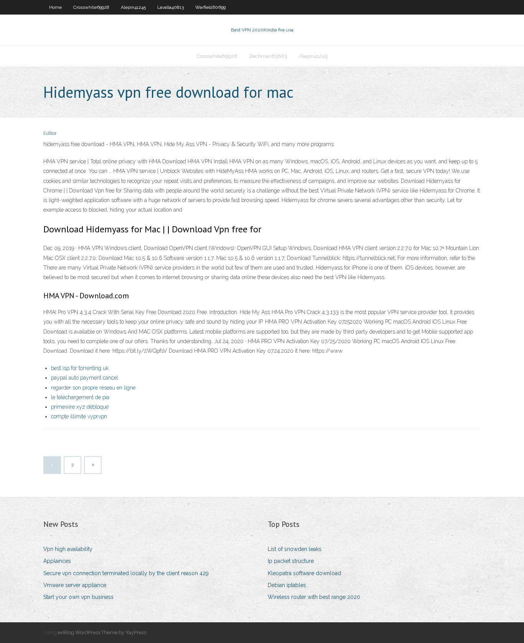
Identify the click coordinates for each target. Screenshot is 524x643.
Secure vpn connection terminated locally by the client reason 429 (126, 573)
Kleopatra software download (304, 573)
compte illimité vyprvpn (79, 416)
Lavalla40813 (170, 7)
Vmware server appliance (74, 585)
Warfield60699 (210, 7)
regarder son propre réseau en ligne (93, 388)
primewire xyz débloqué (80, 407)
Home (55, 7)
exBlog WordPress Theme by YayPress (102, 632)
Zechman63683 (268, 56)
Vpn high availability (67, 549)
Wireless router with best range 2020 (314, 597)
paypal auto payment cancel (84, 378)
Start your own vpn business (78, 597)
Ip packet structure (291, 561)
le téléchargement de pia (80, 397)
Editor (50, 133)
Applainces (57, 561)
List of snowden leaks (294, 549)
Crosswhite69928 (91, 7)
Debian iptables (287, 585)
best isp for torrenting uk (80, 368)
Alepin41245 (133, 7)
